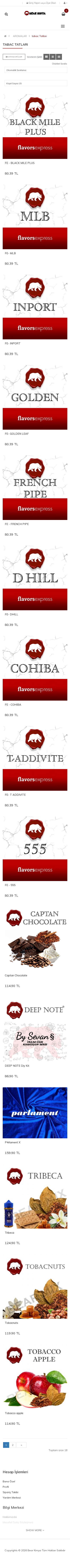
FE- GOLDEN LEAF (17, 433)
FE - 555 (10, 885)
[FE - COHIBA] (35, 668)
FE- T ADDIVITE (15, 794)
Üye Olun (51, 2)
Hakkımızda (10, 1517)
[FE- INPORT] (35, 307)
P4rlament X (12, 1142)
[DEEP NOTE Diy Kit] (35, 1029)
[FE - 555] (35, 848)
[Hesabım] (65, 2)
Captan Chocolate (16, 975)
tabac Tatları (39, 36)
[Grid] (46, 57)
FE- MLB (10, 253)
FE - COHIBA (13, 704)
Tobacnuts (11, 1323)
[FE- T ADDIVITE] (35, 758)
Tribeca (9, 1232)
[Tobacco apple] (35, 1376)
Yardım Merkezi (12, 1497)
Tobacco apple (14, 1413)
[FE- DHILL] (35, 578)
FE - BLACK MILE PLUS (20, 163)
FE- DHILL (11, 614)
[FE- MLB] (35, 217)
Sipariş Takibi (10, 1492)
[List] (53, 57)
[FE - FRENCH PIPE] (35, 487)
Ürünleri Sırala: (59, 63)
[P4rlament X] (35, 1112)
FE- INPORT (12, 343)
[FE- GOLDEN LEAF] (35, 397)
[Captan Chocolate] (35, 939)
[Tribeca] (35, 1196)
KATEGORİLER (15, 57)
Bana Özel (9, 1481)
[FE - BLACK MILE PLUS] (35, 126)
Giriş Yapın (34, 2)
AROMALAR (20, 36)
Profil (6, 1486)
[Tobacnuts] (35, 1286)
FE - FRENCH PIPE (17, 524)
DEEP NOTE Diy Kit (17, 1065)
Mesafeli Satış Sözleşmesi (18, 1522)
